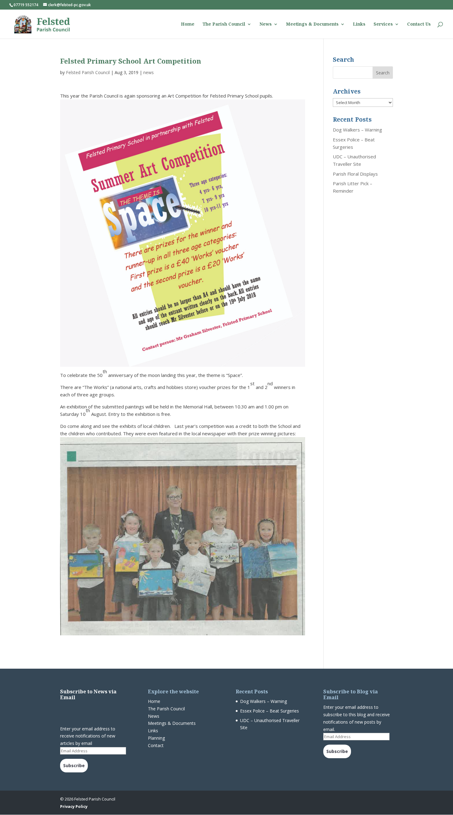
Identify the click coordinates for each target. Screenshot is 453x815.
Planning (156, 738)
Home (187, 24)
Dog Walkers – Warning (357, 130)
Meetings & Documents (312, 24)
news (148, 72)
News (265, 24)
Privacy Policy (74, 806)
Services (383, 24)
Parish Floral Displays (355, 174)
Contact (156, 745)
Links (359, 24)
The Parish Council (223, 24)
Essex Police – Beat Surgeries (269, 711)
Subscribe (74, 765)
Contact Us (419, 24)
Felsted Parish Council (88, 72)
